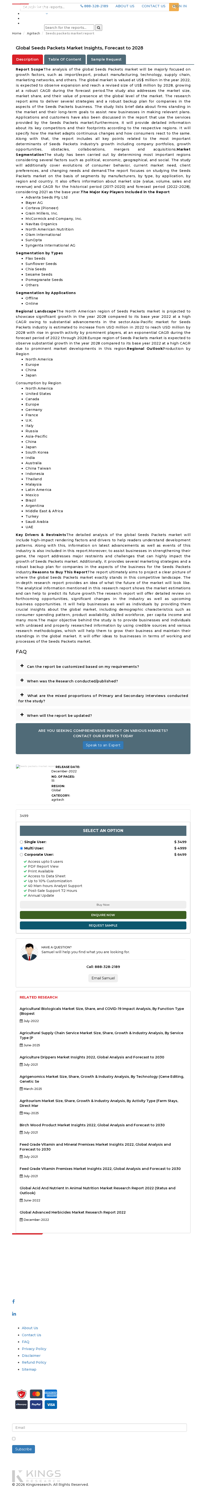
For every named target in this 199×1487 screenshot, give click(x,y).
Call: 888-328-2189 (103, 967)
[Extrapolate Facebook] (13, 1301)
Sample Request (106, 59)
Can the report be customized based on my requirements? (79, 665)
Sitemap (29, 1369)
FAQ (25, 1342)
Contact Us (31, 1335)
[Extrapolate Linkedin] (14, 1313)
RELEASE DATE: (68, 767)
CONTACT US (154, 6)
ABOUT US (125, 6)
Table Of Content (65, 59)
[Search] (98, 27)
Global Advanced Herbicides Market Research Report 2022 (73, 1212)
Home (16, 33)
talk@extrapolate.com (32, 1277)
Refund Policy (34, 1362)
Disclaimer (31, 1355)
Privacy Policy (34, 1349)
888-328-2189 (95, 6)
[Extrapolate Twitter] (54, 1307)
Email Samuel (103, 978)
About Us (30, 1328)
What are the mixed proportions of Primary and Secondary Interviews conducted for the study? (103, 696)
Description (27, 59)
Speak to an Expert (103, 745)
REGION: (58, 786)
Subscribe (23, 1449)
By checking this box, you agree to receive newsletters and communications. (85, 1439)
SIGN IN (180, 6)
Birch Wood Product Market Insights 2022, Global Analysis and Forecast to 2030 (92, 1125)
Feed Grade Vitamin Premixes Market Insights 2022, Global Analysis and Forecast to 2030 (100, 1169)
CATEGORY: (60, 795)
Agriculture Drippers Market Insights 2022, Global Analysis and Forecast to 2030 (92, 1057)
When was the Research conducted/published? (69, 680)
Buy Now (103, 904)
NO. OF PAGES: (63, 776)
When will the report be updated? (56, 714)
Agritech (34, 33)
